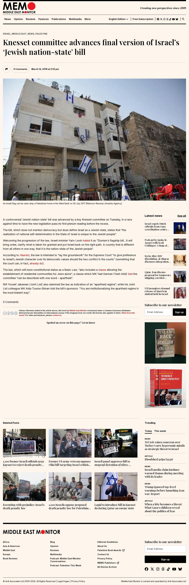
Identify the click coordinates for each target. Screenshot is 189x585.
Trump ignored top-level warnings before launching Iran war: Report (164, 490)
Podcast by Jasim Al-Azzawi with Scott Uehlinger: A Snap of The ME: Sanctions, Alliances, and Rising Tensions (156, 243)
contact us (56, 315)
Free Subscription (143, 19)
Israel (7, 33)
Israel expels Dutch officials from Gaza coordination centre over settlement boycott (158, 226)
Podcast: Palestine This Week (65, 565)
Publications (59, 19)
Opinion (18, 19)
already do (36, 263)
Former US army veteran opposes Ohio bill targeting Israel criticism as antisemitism (70, 463)
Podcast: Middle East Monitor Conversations (65, 559)
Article (149, 456)
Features (43, 19)
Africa (6, 542)
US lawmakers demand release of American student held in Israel (157, 291)
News (7, 19)
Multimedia (75, 19)
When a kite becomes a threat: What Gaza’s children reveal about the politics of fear (163, 508)
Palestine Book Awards (109, 550)
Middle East (19, 33)
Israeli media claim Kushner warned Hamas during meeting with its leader (164, 473)
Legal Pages (63, 581)
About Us (102, 546)
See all (181, 215)
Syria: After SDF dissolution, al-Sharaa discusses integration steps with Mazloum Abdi (157, 259)
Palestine (41, 33)
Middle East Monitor (78, 310)
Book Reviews (10, 558)
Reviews (30, 19)
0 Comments (20, 69)
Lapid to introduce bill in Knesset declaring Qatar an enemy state (114, 506)
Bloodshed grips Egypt (159, 459)
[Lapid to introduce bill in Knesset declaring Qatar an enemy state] (115, 486)
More (88, 19)
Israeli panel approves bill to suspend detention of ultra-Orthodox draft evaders (112, 463)
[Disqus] (71, 365)
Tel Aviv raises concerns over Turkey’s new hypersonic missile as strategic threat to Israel (165, 446)
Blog (52, 542)
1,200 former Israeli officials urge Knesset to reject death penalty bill (23, 463)
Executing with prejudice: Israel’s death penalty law (23, 506)
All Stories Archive (107, 567)
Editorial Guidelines (107, 542)
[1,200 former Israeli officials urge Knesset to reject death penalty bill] (24, 443)
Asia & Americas (11, 546)
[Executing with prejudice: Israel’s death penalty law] (24, 486)
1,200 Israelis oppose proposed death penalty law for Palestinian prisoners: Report (69, 507)
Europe (6, 554)
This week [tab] (160, 430)
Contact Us (103, 554)
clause (102, 269)
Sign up (179, 312)
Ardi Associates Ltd (177, 581)
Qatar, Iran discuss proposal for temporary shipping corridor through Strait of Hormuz (158, 275)
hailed (86, 240)
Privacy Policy (104, 558)
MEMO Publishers (106, 563)
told (130, 273)
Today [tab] (148, 430)
